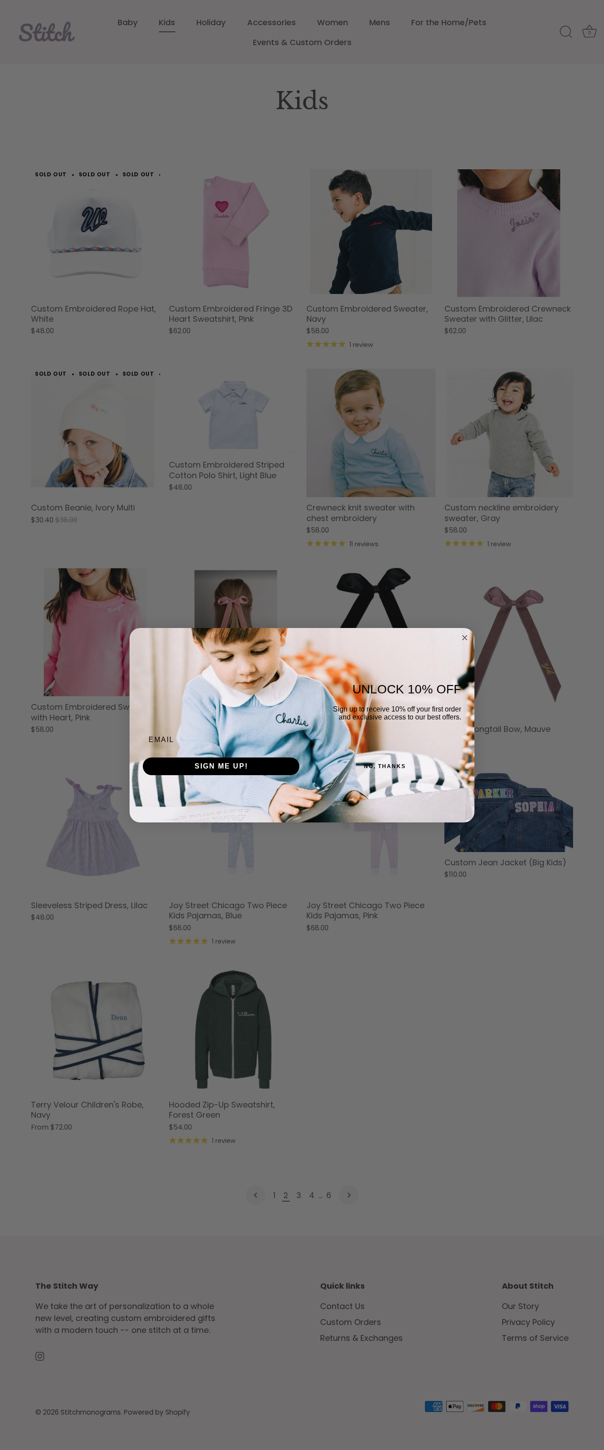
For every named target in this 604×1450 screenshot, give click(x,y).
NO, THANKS (385, 766)
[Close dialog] (464, 637)
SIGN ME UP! (221, 766)
